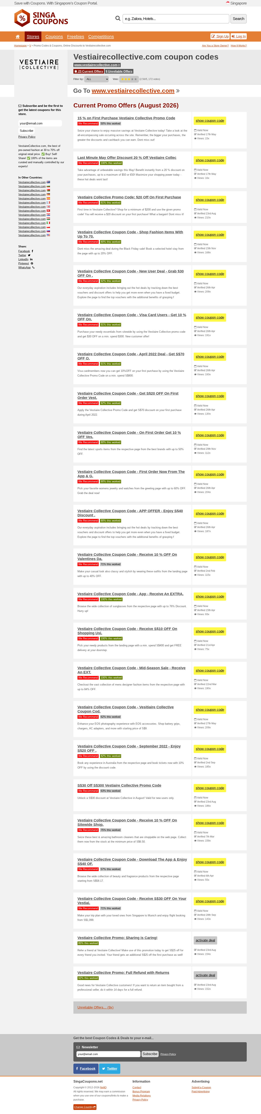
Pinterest (23, 263)
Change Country (83, 1107)
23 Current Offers (90, 71)
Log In (240, 36)
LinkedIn (23, 259)
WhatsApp (24, 267)
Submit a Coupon (201, 1087)
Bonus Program (141, 1091)
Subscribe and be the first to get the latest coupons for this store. (40, 110)
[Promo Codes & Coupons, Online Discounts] (41, 26)
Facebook (24, 251)
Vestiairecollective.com (32, 182)
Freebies (75, 36)
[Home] (17, 36)
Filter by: (78, 79)
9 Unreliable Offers (119, 71)
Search (238, 19)
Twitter (22, 255)
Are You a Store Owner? (215, 45)
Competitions (101, 36)
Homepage (20, 45)
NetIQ (103, 1087)
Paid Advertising (201, 1091)
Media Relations (142, 1095)
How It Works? (239, 45)
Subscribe (26, 130)
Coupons (54, 36)
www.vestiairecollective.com (95, 65)
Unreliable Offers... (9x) (95, 1007)
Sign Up (222, 36)
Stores (33, 36)
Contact (137, 1087)
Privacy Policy (26, 136)
